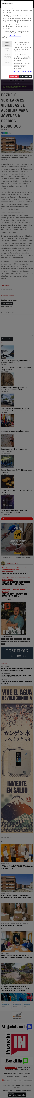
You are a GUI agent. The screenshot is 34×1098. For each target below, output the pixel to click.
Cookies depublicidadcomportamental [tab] (7, 62)
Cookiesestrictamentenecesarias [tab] (7, 44)
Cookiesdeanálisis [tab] (7, 50)
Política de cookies (15, 36)
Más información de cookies (23, 71)
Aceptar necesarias (25, 76)
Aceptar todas (14, 76)
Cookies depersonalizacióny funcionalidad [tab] (7, 56)
